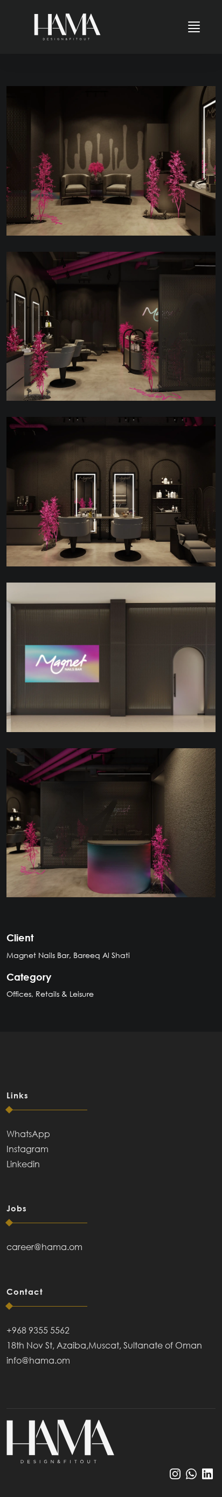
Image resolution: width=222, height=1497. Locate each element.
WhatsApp (28, 1134)
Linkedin (23, 1164)
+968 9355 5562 (38, 1330)
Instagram (27, 1149)
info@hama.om (38, 1360)
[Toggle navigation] (194, 27)
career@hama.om (44, 1246)
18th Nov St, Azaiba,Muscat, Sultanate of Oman (104, 1345)
